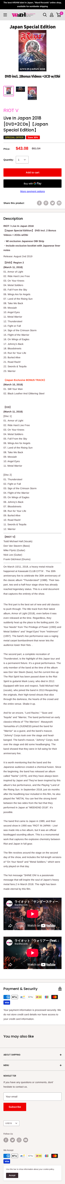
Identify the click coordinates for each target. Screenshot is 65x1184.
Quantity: (8, 159)
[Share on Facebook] (39, 203)
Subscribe (15, 1106)
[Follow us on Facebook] (5, 1140)
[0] (59, 15)
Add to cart (32, 172)
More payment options (32, 191)
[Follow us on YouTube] (25, 1140)
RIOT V (10, 110)
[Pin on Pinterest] (46, 203)
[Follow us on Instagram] (19, 1140)
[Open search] (45, 15)
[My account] (51, 15)
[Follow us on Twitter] (12, 1140)
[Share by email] (59, 203)
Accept (12, 1175)
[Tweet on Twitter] (52, 203)
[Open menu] (5, 14)
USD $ (8, 1123)
